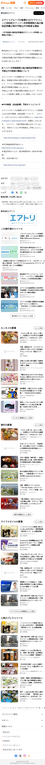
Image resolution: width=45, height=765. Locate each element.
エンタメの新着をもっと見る (22, 418)
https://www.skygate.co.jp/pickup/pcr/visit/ (19, 138)
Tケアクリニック (23, 184)
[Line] (21, 192)
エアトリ (35, 184)
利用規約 (6, 741)
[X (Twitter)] (17, 192)
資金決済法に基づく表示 (12, 750)
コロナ (4, 188)
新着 (2, 8)
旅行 (21, 8)
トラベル (12, 188)
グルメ (16, 8)
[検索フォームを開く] (25, 3)
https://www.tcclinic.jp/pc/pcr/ (13, 148)
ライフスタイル (16, 179)
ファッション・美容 (32, 8)
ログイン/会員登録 (36, 3)
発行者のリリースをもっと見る (22, 316)
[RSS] (29, 756)
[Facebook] (12, 192)
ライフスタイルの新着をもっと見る (22, 611)
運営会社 (6, 732)
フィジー (21, 188)
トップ (4, 708)
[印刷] (25, 192)
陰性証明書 (37, 188)
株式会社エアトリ (9, 42)
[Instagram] (24, 756)
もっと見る (39, 328)
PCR (13, 184)
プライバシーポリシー (11, 745)
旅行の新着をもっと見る (22, 514)
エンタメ (9, 8)
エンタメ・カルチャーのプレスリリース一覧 (25, 708)
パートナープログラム (11, 736)
